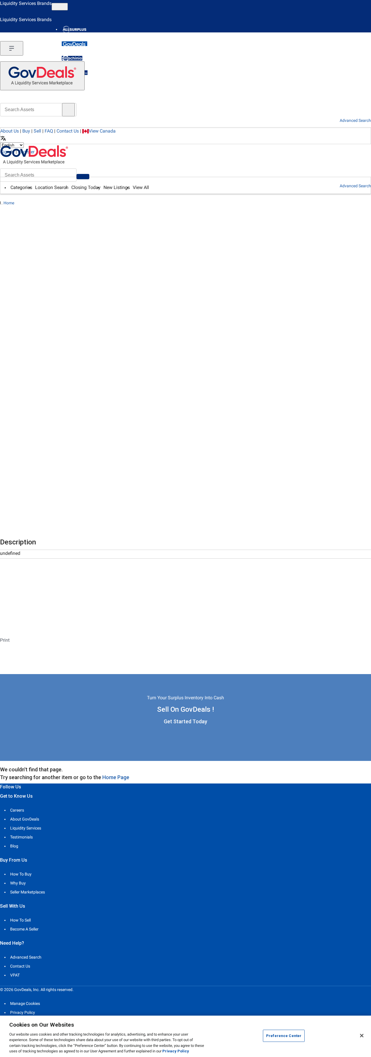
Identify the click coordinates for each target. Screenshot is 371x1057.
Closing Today (86, 187)
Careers (17, 810)
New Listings (116, 187)
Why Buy (18, 883)
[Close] (361, 1035)
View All (141, 187)
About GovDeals (24, 819)
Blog (14, 846)
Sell (37, 131)
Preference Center (283, 1036)
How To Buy (21, 874)
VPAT (15, 975)
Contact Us (68, 131)
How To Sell (20, 920)
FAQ (49, 131)
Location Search (51, 187)
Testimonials (21, 837)
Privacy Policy (22, 1012)
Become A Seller (24, 929)
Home (8, 203)
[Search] (83, 176)
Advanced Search (355, 185)
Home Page (115, 777)
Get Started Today (185, 721)
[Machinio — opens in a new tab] (72, 58)
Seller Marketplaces (27, 892)
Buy (26, 131)
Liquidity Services (25, 828)
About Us (9, 131)
